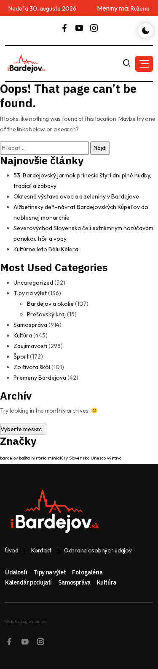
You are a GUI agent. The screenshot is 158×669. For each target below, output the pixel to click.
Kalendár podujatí (28, 582)
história (39, 458)
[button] (144, 64)
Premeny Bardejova (39, 377)
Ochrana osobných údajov (98, 550)
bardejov (9, 458)
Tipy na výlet (30, 293)
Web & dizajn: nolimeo (26, 621)
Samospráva (30, 325)
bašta (24, 458)
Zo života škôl (31, 367)
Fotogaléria (87, 572)
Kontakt (41, 550)
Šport (21, 356)
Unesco (98, 458)
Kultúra (22, 335)
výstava (114, 458)
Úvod (12, 550)
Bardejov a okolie (50, 303)
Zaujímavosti (30, 346)
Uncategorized (33, 282)
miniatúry (58, 458)
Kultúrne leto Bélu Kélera (45, 249)
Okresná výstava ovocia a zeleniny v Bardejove (76, 196)
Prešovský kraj (46, 314)
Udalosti (16, 572)
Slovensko (79, 458)
